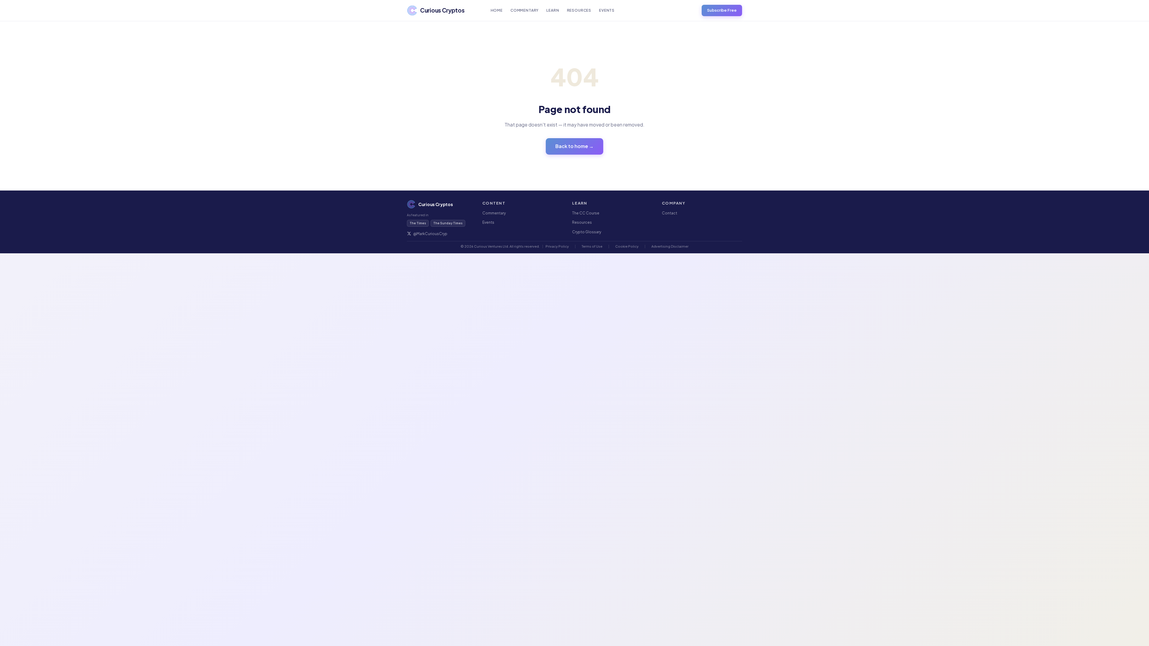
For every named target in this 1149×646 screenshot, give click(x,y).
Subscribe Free (722, 10)
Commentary (524, 10)
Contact (669, 213)
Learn (552, 10)
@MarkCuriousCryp (430, 233)
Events (607, 10)
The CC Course (585, 213)
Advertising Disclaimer (670, 246)
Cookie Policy (627, 246)
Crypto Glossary (586, 232)
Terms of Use (592, 246)
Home (497, 10)
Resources (579, 10)
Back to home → (574, 146)
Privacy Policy (557, 246)
